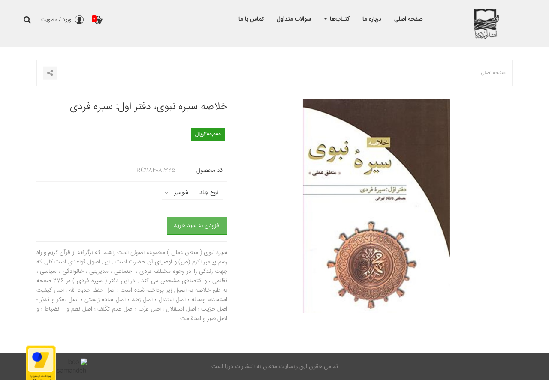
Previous (246, 216)
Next (506, 216)
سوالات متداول (294, 19)
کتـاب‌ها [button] (339, 19)
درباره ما (371, 19)
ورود (67, 20)
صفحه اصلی (408, 19)
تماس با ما (251, 19)
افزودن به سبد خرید (197, 225)
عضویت (49, 20)
